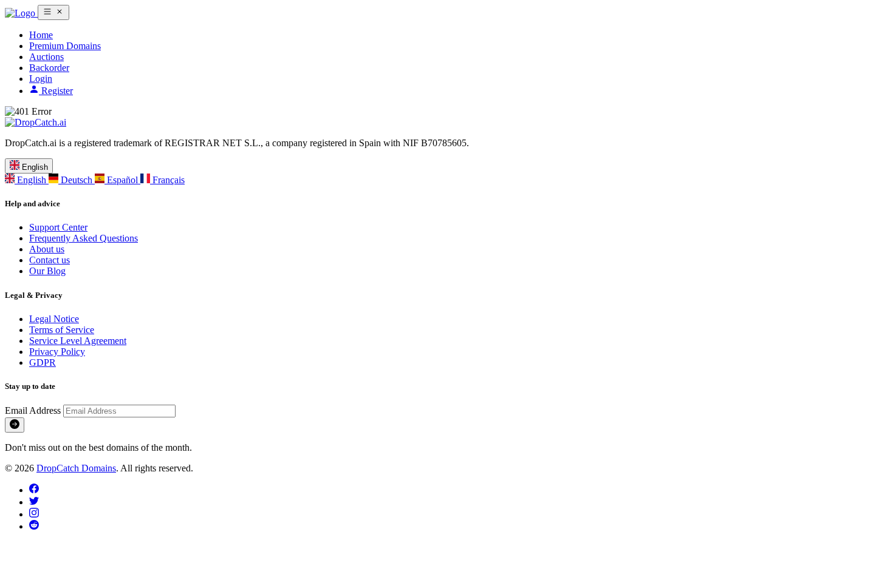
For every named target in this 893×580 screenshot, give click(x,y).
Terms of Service (61, 330)
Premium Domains (65, 46)
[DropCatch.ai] (21, 13)
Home (41, 35)
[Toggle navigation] (53, 12)
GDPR (42, 362)
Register (56, 91)
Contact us (49, 260)
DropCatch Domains (76, 468)
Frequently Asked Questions (83, 238)
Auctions (46, 57)
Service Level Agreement (77, 341)
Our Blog (47, 271)
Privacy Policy (57, 351)
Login (40, 78)
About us (46, 249)
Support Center (58, 227)
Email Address (34, 410)
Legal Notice (54, 319)
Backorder (49, 67)
